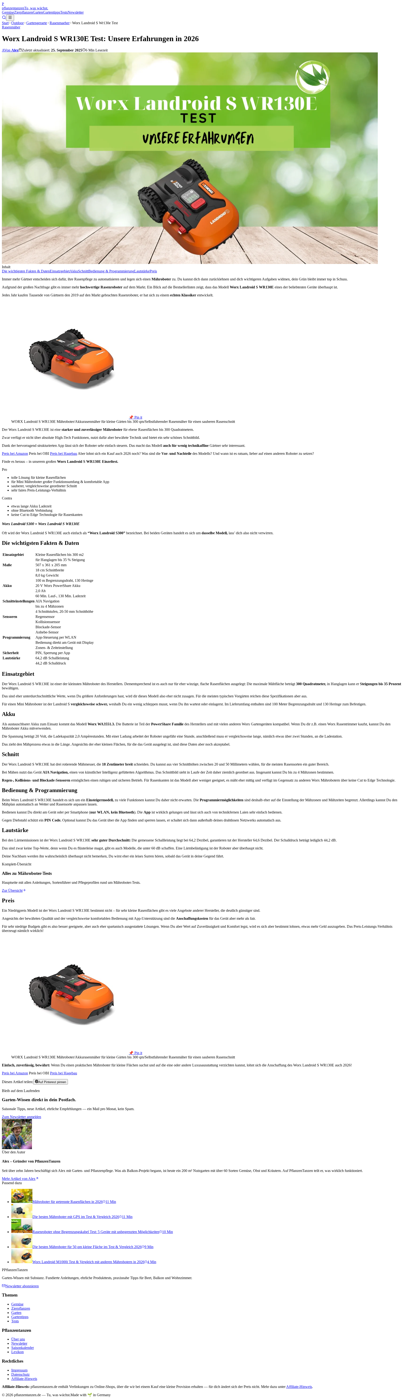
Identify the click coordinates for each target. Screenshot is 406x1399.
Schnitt (83, 271)
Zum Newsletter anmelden (21, 1117)
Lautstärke (142, 271)
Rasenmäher (11, 27)
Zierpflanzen (23, 12)
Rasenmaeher (60, 23)
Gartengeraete (36, 23)
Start (5, 23)
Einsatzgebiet (60, 271)
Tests (64, 12)
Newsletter (76, 12)
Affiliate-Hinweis (24, 1379)
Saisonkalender (22, 1348)
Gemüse (8, 12)
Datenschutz (20, 1374)
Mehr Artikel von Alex (18, 1179)
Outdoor (17, 23)
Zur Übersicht (12, 890)
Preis (153, 271)
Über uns (18, 1339)
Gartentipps (51, 12)
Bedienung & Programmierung (111, 271)
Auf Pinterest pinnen (52, 1082)
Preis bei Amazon (15, 454)
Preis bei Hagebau (63, 454)
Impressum (19, 1370)
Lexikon (17, 1352)
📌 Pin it (135, 417)
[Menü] (10, 18)
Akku (74, 271)
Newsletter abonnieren (22, 1286)
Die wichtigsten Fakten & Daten (26, 271)
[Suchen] (4, 18)
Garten (38, 12)
